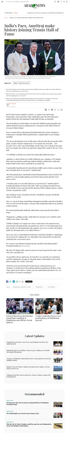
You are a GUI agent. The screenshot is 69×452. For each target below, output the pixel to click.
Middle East (10, 400)
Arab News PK (11, 1)
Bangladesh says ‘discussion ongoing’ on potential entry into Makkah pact (45, 13)
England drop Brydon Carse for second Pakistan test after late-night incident (28, 343)
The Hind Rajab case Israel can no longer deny (23, 413)
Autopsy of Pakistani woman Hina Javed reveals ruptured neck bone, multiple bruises (29, 359)
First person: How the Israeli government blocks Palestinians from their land (28, 403)
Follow (29, 281)
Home (6, 17)
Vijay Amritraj (51, 287)
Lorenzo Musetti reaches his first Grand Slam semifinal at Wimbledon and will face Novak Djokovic (19, 319)
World (16, 13)
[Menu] (2, 2)
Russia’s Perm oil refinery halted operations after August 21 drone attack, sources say (28, 367)
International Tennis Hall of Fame (22, 287)
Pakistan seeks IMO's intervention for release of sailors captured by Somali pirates (29, 376)
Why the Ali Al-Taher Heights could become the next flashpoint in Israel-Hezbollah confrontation (29, 425)
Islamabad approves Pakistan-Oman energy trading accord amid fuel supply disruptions (28, 351)
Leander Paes (39, 287)
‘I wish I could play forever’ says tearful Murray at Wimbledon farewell (48, 318)
